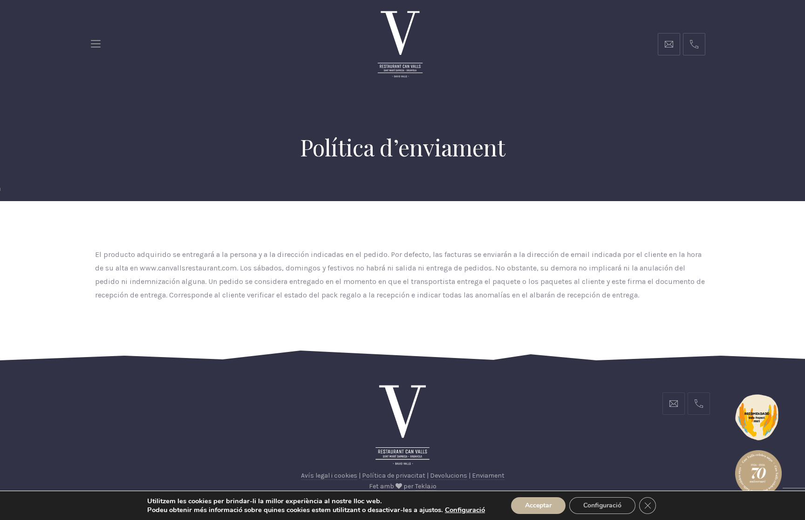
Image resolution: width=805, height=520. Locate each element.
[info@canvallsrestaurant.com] (669, 44)
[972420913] (694, 44)
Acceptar (538, 505)
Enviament (488, 475)
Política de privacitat (393, 475)
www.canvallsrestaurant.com (188, 267)
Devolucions (448, 475)
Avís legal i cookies (329, 475)
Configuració (602, 505)
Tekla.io (426, 486)
